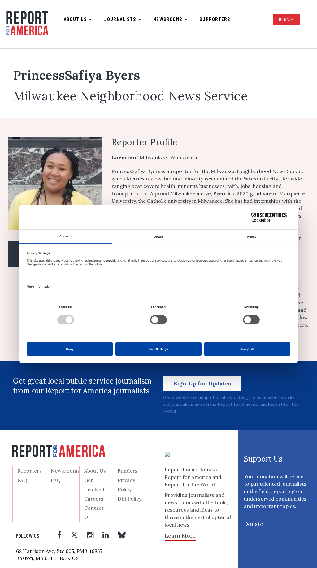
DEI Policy (129, 499)
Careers (93, 499)
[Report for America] (27, 23)
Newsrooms (168, 18)
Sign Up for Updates (202, 383)
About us (76, 18)
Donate (286, 19)
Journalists (121, 18)
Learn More (180, 535)
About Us (95, 471)
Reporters (29, 471)
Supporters (214, 18)
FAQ (22, 480)
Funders (127, 471)
